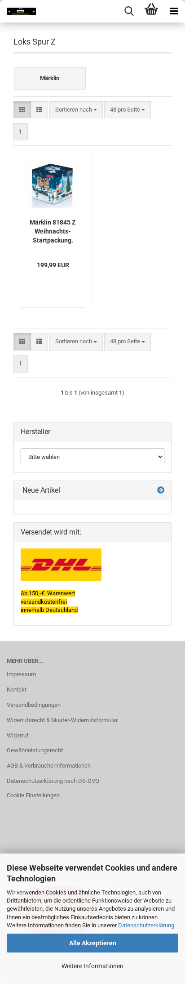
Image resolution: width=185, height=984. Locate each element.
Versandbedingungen (34, 704)
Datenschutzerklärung (146, 925)
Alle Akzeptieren (92, 943)
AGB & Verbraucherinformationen (49, 765)
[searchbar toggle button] (129, 11)
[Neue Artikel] (160, 490)
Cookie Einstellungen (33, 795)
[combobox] (76, 110)
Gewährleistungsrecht (35, 750)
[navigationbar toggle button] (174, 11)
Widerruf (18, 735)
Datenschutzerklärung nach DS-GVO (53, 780)
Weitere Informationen (92, 966)
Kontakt (16, 689)
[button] (22, 110)
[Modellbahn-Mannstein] (18, 11)
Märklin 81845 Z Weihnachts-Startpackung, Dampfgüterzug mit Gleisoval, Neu (53, 232)
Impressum (21, 674)
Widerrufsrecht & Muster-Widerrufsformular (62, 720)
